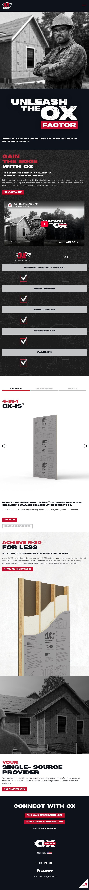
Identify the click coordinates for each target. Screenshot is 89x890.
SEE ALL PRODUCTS (14, 789)
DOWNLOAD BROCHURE (17, 526)
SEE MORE (9, 520)
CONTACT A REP (13, 192)
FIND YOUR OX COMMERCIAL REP (44, 822)
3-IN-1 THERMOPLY (44, 389)
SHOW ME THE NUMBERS (17, 569)
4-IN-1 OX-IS (16, 389)
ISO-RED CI (72, 389)
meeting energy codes (67, 180)
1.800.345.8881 (48, 828)
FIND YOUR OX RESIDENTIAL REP (44, 815)
